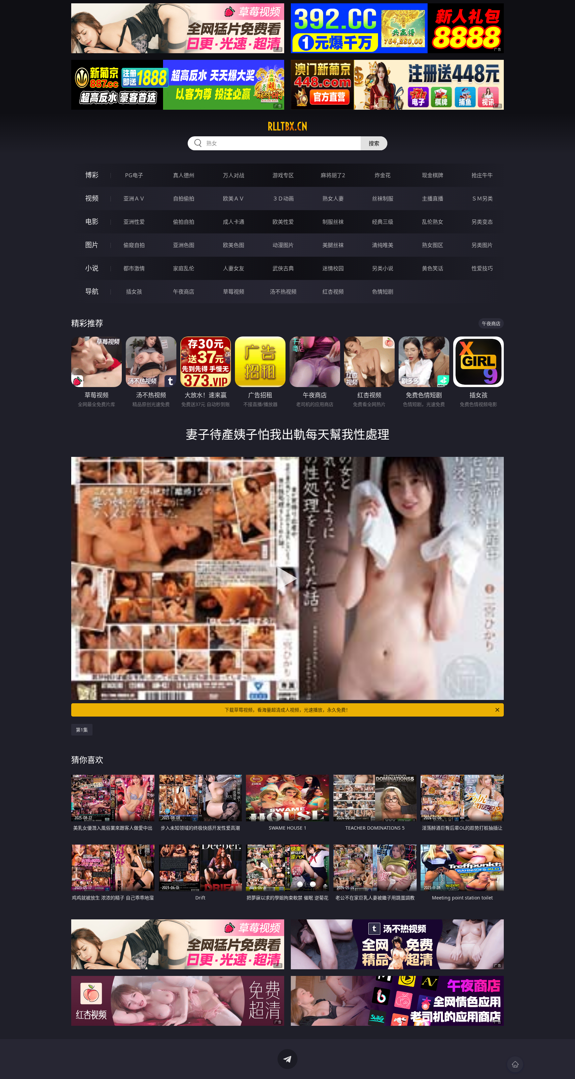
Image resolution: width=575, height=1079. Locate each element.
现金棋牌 (432, 175)
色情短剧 (382, 291)
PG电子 (134, 175)
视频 (91, 198)
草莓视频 (233, 291)
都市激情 (134, 268)
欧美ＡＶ (233, 198)
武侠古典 (283, 268)
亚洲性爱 (134, 221)
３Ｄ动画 (283, 198)
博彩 (91, 175)
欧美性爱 (283, 221)
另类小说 (382, 268)
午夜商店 (183, 291)
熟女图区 (432, 245)
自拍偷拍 (183, 198)
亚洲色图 (183, 245)
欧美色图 (233, 245)
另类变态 (482, 221)
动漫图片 (283, 245)
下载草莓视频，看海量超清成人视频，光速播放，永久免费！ (287, 710)
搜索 (374, 143)
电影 (91, 221)
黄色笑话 (432, 268)
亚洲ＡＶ (134, 198)
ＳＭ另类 (482, 198)
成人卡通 (233, 221)
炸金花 (383, 175)
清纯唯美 (382, 245)
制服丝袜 (333, 221)
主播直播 (432, 198)
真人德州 (183, 175)
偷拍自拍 (183, 221)
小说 (91, 268)
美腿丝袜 (333, 245)
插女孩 (134, 291)
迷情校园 (333, 268)
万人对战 (233, 175)
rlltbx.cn (287, 126)
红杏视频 (333, 291)
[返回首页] (515, 1064)
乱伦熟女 (432, 221)
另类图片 (482, 245)
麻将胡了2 (333, 175)
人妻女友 (233, 268)
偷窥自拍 (134, 245)
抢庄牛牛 (482, 175)
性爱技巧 (482, 268)
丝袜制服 (382, 198)
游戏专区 (283, 175)
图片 (91, 244)
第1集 (82, 730)
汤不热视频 (283, 291)
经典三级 (382, 221)
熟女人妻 (333, 198)
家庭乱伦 (183, 268)
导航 (91, 291)
